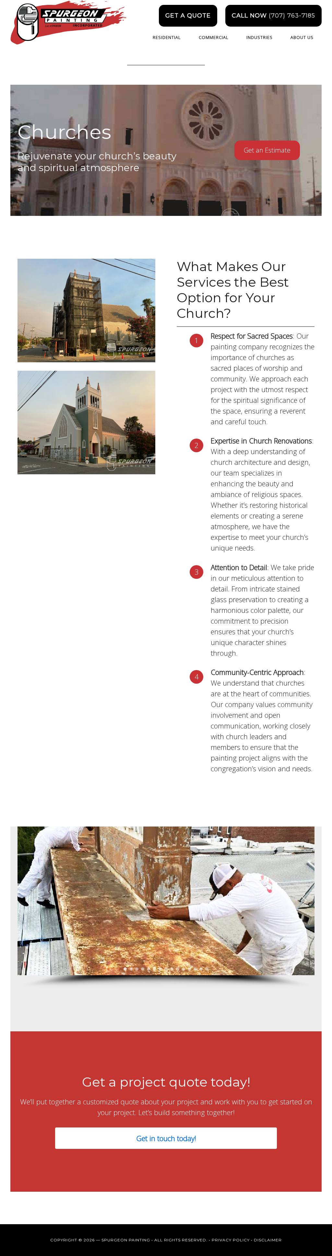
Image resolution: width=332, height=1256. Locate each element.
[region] (166, 908)
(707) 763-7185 (273, 15)
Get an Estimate (267, 150)
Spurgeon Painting (68, 28)
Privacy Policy (231, 1239)
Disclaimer (268, 1239)
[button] (27, 901)
